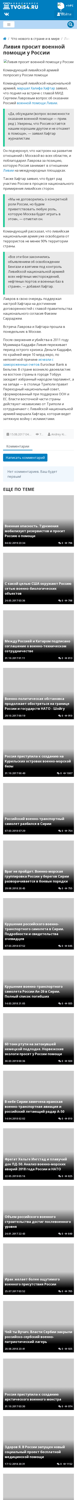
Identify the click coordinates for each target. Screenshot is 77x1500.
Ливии (51, 103)
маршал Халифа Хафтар (36, 88)
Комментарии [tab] (17, 446)
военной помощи (31, 103)
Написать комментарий (25, 457)
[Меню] (9, 24)
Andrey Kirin (59, 434)
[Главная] (4, 38)
